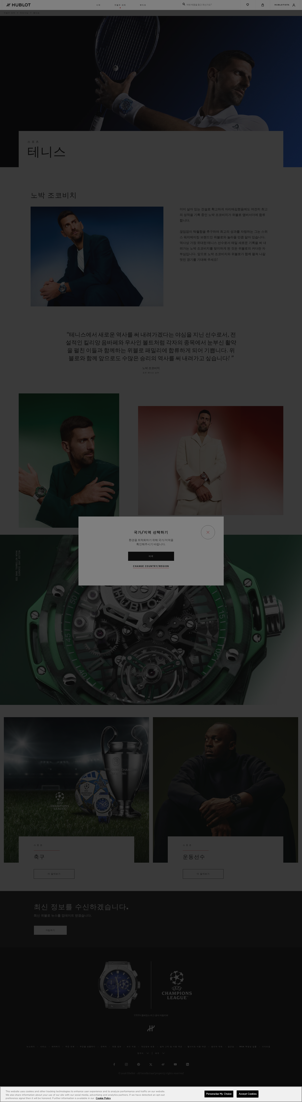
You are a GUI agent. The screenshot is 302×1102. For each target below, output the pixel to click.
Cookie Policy (103, 1098)
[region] (151, 1094)
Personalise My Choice (219, 1094)
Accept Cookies (248, 1094)
